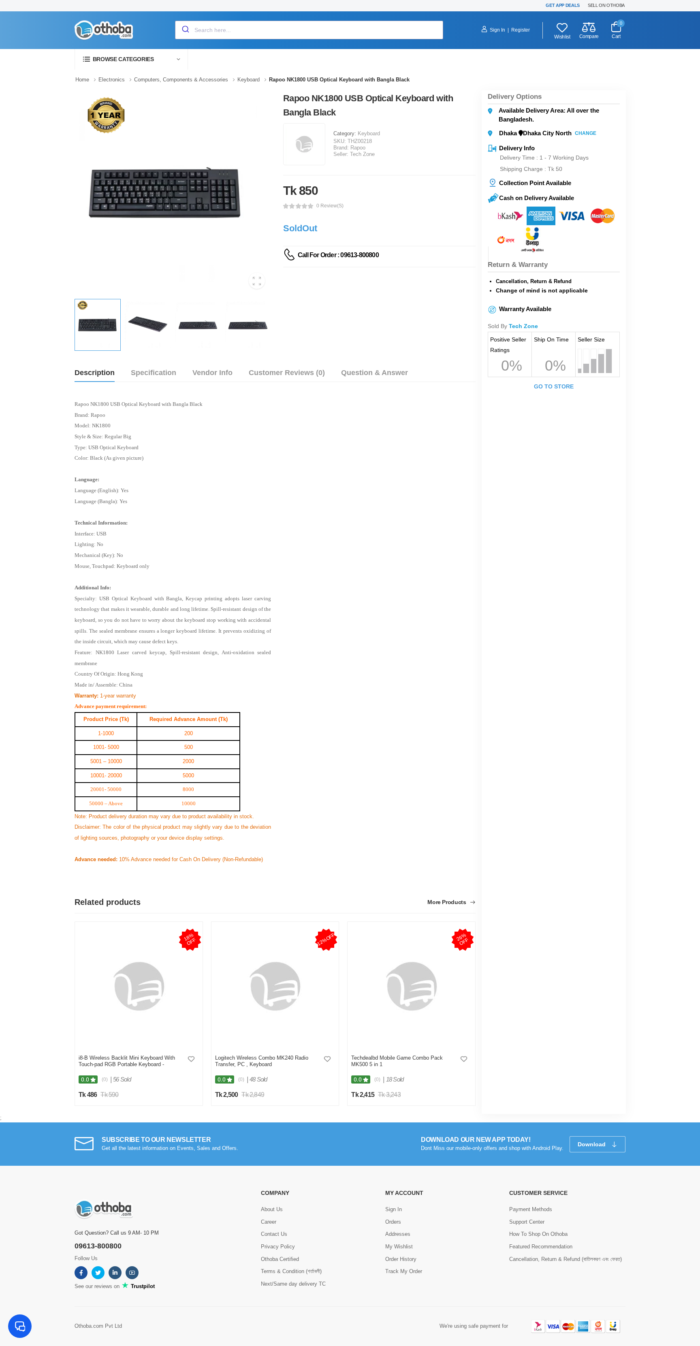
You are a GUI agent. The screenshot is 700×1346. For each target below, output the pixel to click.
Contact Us (274, 1234)
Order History (400, 1259)
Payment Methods (530, 1209)
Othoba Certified (280, 1259)
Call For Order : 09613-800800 (338, 255)
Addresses (397, 1234)
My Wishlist (399, 1247)
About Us (272, 1209)
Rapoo (357, 148)
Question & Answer (374, 373)
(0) (105, 1079)
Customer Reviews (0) (287, 373)
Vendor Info (212, 373)
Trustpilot (142, 1286)
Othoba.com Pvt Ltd (98, 1326)
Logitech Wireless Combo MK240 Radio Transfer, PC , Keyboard (261, 1061)
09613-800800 (98, 1246)
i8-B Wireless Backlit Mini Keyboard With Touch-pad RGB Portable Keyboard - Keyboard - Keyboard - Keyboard (127, 1064)
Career (268, 1222)
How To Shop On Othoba (538, 1234)
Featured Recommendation (540, 1247)
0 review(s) (330, 205)
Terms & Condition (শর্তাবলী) (291, 1271)
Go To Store (554, 386)
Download (592, 1144)
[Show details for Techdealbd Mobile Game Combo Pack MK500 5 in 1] (411, 986)
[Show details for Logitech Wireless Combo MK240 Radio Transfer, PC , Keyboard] (275, 986)
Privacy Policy (278, 1247)
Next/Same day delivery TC (293, 1284)
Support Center (526, 1222)
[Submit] (184, 30)
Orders (393, 1222)
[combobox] (309, 30)
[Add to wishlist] (191, 1059)
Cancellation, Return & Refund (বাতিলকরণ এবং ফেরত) (565, 1259)
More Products (447, 902)
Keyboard (369, 133)
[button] (131, 59)
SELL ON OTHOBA (606, 5)
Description (95, 373)
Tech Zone (362, 154)
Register (520, 30)
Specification (153, 373)
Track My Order (403, 1271)
